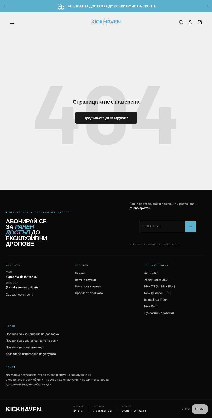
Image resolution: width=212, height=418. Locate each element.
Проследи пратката (89, 293)
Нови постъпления (88, 286)
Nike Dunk (151, 306)
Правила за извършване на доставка (32, 334)
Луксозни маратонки (159, 313)
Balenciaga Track (155, 299)
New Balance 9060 (157, 293)
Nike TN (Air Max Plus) (159, 286)
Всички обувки (85, 279)
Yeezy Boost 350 (156, 279)
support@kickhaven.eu (21, 274)
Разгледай (179, 6)
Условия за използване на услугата (31, 354)
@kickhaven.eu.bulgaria (22, 285)
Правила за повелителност (25, 347)
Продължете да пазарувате (106, 118)
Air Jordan (151, 273)
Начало (80, 273)
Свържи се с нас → (19, 294)
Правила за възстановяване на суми (32, 340)
